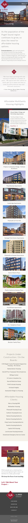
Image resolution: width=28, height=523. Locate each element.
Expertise (14, 504)
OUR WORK (8, 15)
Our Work (14, 501)
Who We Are (14, 507)
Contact (14, 510)
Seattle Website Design (14, 519)
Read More (13, 126)
